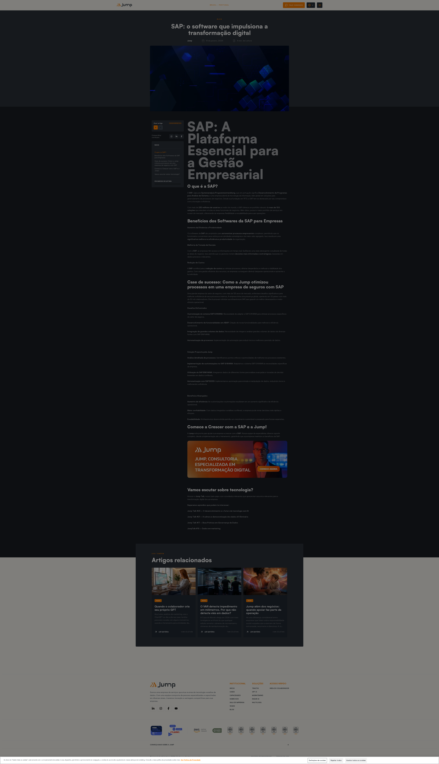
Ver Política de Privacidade (190, 760)
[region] (219, 760)
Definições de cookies (317, 760)
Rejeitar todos (336, 760)
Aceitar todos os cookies (356, 760)
